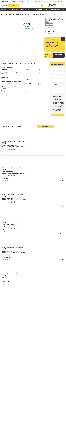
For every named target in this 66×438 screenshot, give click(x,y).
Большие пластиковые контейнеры (51, 9)
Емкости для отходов (25, 9)
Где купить (30, 1)
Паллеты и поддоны (37, 9)
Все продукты (45, 126)
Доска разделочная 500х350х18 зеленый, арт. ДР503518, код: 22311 (14, 173)
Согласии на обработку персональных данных (57, 110)
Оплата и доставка (22, 1)
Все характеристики (28, 28)
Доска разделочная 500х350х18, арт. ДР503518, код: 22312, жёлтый (14, 146)
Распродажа (3, 9)
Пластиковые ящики (13, 9)
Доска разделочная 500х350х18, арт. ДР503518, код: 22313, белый (14, 226)
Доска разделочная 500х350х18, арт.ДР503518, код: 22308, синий (14, 252)
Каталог (13, 5)
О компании (14, 1)
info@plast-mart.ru (52, 4)
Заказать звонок (52, 6)
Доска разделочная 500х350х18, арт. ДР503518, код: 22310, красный (14, 199)
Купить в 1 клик (50, 31)
